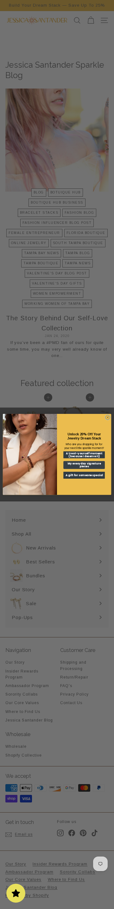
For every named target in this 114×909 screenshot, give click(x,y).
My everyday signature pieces (84, 465)
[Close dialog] (107, 417)
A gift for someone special (84, 475)
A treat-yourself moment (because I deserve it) (84, 454)
